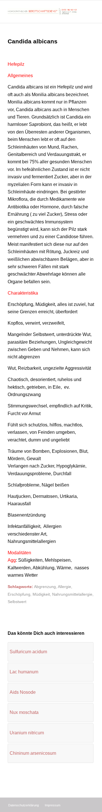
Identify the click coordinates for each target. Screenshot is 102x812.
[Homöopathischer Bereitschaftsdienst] (42, 11)
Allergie (64, 586)
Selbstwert (17, 601)
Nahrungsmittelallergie (72, 594)
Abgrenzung (45, 586)
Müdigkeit (41, 594)
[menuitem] (23, 805)
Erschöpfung (19, 594)
